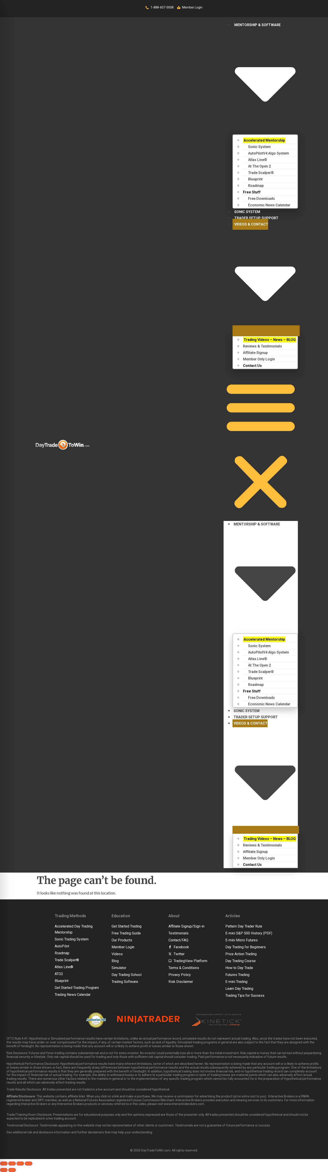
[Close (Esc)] (28, 1164)
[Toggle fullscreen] (12, 1164)
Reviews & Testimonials (262, 346)
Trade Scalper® (258, 173)
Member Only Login (259, 359)
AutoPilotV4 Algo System (266, 153)
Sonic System (257, 147)
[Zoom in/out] (4, 1164)
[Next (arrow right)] (12, 1170)
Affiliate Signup (255, 353)
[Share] (20, 1164)
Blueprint (253, 179)
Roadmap (253, 186)
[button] (261, 445)
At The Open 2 (257, 166)
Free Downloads (259, 198)
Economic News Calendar (266, 205)
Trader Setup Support (256, 218)
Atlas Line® (255, 160)
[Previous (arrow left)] (4, 1170)
